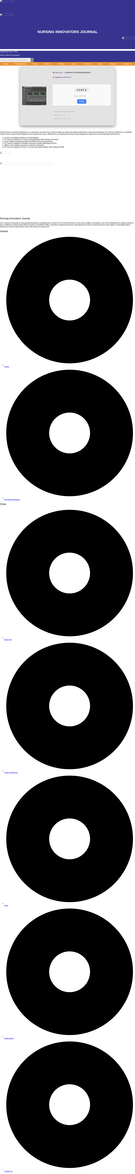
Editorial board (20, 64)
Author (47, 64)
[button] (47, 64)
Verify (81, 101)
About (35, 64)
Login (101, 64)
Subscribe (87, 64)
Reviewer (61, 64)
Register (113, 64)
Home (6, 64)
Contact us (127, 64)
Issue (74, 64)
